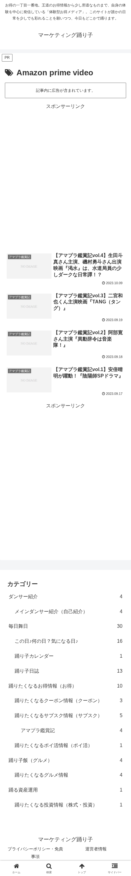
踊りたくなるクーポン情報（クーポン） (68, 700)
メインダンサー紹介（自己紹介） (68, 611)
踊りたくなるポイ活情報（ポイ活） (68, 745)
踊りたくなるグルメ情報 (68, 775)
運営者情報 (96, 848)
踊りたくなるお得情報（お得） (65, 685)
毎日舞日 (65, 626)
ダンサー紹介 (65, 596)
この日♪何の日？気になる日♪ (68, 641)
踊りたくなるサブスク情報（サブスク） (68, 715)
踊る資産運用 (65, 789)
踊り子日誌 (68, 671)
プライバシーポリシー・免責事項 (35, 852)
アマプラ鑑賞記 (71, 730)
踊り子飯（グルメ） (65, 760)
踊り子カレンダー (68, 656)
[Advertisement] (65, 176)
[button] (118, 815)
